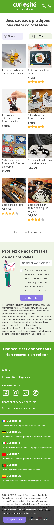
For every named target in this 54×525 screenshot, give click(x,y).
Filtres (13, 36)
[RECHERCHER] (44, 6)
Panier (49, 6)
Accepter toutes (14, 519)
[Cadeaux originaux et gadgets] (25, 4)
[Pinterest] (35, 392)
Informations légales (15, 377)
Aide (4, 370)
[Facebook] (5, 392)
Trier (41, 36)
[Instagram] (15, 392)
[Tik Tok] (25, 392)
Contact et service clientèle (19, 402)
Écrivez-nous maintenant (21, 408)
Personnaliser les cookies (38, 519)
